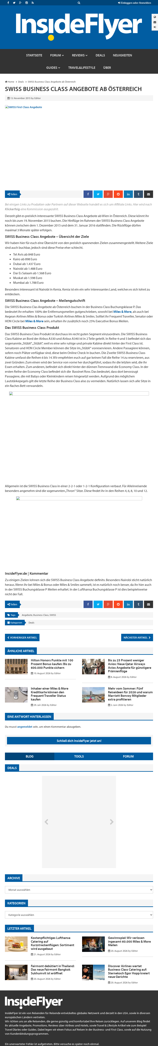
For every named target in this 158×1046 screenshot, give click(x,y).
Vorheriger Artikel (23, 637)
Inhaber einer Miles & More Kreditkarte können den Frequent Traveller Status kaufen (49, 693)
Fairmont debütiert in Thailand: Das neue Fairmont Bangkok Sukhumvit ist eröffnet (52, 969)
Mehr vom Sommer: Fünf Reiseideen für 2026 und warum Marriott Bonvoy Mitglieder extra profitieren (130, 693)
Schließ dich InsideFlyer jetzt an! (79, 741)
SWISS (53, 614)
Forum (128, 756)
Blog (30, 756)
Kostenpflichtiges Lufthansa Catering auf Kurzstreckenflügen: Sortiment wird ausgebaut (52, 943)
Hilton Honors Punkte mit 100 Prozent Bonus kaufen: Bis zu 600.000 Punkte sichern (52, 663)
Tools (79, 756)
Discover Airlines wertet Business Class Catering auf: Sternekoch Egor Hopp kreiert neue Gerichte (129, 971)
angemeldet (24, 726)
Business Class (41, 614)
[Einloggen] (155, 27)
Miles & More (122, 311)
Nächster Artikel (136, 637)
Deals (31, 622)
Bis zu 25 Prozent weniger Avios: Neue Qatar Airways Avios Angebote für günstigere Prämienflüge (129, 665)
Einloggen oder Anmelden (135, 2)
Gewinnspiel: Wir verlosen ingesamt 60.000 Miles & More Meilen (129, 941)
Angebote (27, 614)
